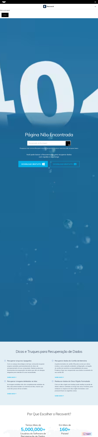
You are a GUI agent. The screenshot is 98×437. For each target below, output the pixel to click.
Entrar (5, 15)
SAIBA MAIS (11, 377)
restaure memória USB (61, 148)
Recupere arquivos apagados (44, 148)
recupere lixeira (73, 148)
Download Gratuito (31, 164)
